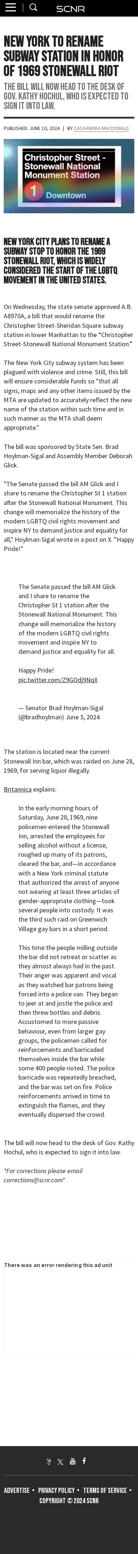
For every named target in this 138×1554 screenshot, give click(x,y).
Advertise (17, 1490)
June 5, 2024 (83, 717)
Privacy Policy (56, 1490)
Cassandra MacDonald (101, 128)
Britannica (18, 789)
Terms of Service (105, 1490)
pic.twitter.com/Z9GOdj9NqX (58, 680)
